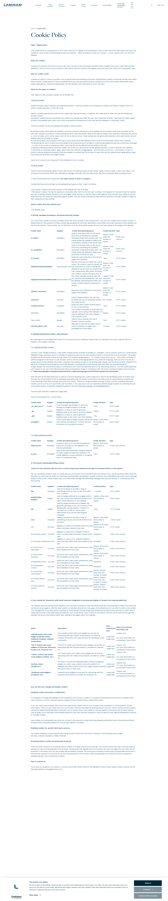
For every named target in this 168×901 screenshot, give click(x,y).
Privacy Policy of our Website (73, 50)
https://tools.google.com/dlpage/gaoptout (93, 386)
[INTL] (18, 5)
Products (38, 5)
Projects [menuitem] (73, 5)
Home (33, 28)
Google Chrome (70, 700)
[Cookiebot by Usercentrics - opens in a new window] (16, 897)
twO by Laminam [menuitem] (62, 5)
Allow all (148, 883)
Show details (33, 895)
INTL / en (160, 5)
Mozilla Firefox (82, 700)
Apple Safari (93, 700)
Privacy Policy (56, 397)
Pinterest (62, 736)
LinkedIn (41, 736)
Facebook (48, 736)
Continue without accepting (148, 896)
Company (94, 5)
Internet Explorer (57, 700)
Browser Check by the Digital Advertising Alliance (85, 708)
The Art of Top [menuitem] (132, 5)
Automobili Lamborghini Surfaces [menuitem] (121, 5)
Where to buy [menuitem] (83, 5)
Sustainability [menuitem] (107, 5)
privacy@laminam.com (53, 769)
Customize (146, 889)
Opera (101, 700)
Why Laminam (50, 5)
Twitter (56, 736)
